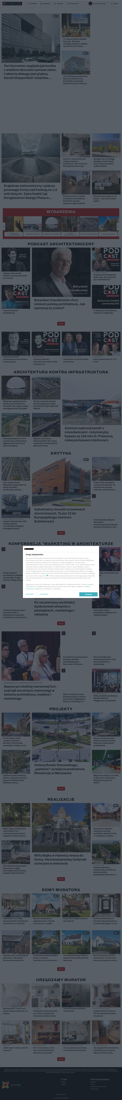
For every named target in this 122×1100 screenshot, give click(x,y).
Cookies (37, 589)
